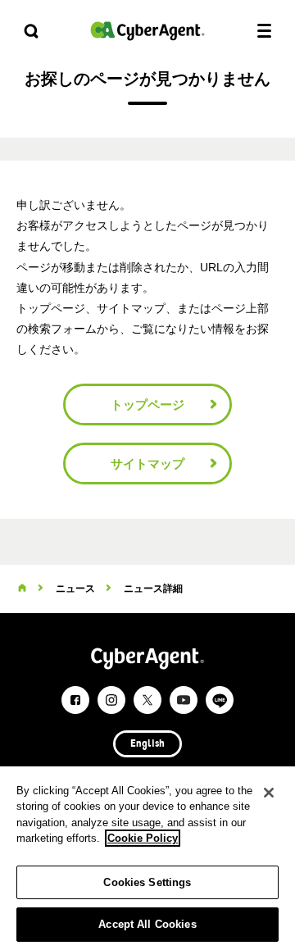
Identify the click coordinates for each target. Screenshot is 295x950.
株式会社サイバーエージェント (147, 30)
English (147, 744)
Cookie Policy (142, 838)
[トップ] (22, 588)
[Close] (269, 793)
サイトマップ (147, 463)
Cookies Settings (147, 882)
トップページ (147, 404)
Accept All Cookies (147, 924)
